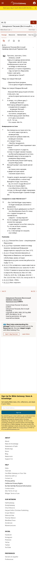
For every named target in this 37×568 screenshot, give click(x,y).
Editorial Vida (9, 515)
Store (7, 451)
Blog (6, 454)
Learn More (25, 334)
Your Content (32, 35)
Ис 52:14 (7, 280)
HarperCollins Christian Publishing (16, 510)
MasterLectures (10, 525)
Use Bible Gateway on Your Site (15, 473)
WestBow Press (10, 520)
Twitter (7, 545)
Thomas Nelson (10, 518)
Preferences (9, 559)
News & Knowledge (11, 444)
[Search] (33, 22)
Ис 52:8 (6, 246)
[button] (34, 3)
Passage (4, 35)
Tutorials (8, 471)
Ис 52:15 (7, 283)
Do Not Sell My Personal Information (18, 486)
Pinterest (8, 540)
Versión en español (11, 557)
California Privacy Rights (14, 483)
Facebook (8, 535)
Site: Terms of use (11, 491)
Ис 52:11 (7, 253)
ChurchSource (10, 508)
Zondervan (8, 523)
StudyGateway (10, 505)
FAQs (7, 468)
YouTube (8, 547)
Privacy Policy (23, 427)
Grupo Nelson (10, 513)
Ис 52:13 (7, 265)
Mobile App (9, 449)
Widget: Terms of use (12, 493)
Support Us (9, 459)
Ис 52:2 (6, 241)
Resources (12, 35)
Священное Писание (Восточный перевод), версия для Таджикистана (18, 300)
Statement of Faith (11, 446)
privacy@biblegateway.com (11, 429)
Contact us (8, 478)
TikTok (7, 542)
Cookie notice (9, 488)
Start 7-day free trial (11, 334)
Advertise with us (11, 476)
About (7, 441)
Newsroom (9, 456)
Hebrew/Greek (21, 35)
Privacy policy (10, 481)
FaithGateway (9, 503)
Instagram (8, 537)
